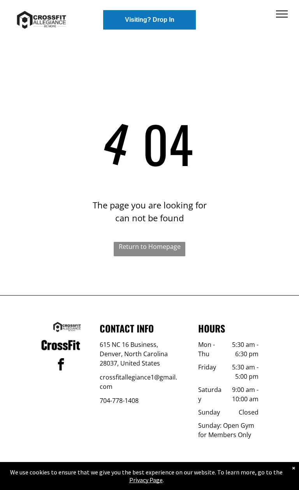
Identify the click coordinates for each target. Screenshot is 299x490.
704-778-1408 (119, 400)
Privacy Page (146, 480)
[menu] (282, 14)
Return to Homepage (150, 246)
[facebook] (61, 365)
